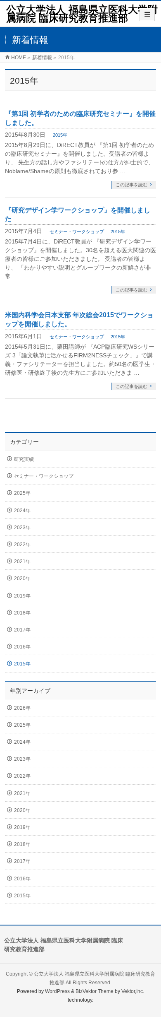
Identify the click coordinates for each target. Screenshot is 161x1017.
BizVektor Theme (95, 991)
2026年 (22, 708)
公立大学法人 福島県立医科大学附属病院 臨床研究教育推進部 (82, 14)
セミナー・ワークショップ (77, 231)
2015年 (60, 135)
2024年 (22, 510)
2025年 (22, 493)
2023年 (22, 527)
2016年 (22, 647)
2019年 (22, 596)
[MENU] (147, 14)
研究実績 (24, 459)
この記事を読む (131, 184)
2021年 (22, 561)
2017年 (22, 630)
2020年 (22, 578)
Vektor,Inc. (132, 991)
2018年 (22, 613)
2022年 (22, 544)
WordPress (57, 991)
